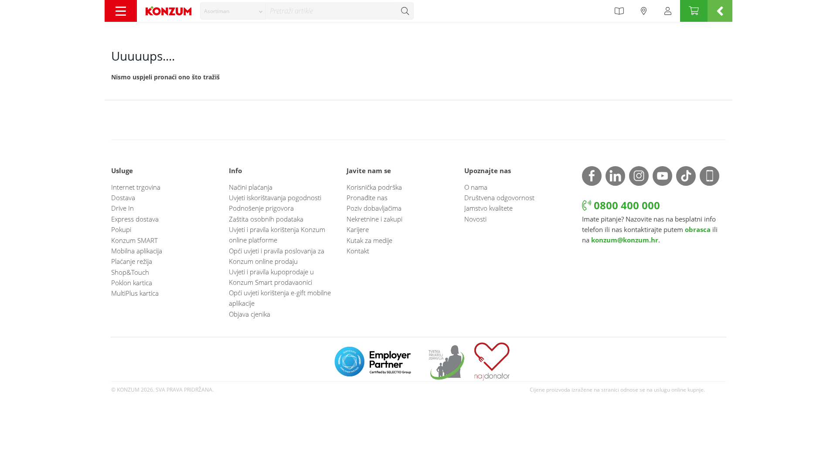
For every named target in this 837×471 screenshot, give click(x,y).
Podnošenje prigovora (261, 208)
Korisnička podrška (374, 187)
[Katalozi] (619, 11)
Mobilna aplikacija (136, 250)
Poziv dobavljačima (374, 208)
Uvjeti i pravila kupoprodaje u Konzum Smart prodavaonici (271, 277)
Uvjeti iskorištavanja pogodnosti (275, 197)
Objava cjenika (249, 314)
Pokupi (121, 229)
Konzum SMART (134, 240)
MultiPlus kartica (135, 293)
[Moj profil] (668, 11)
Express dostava (135, 219)
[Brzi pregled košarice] (720, 11)
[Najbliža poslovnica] (644, 11)
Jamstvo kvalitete (488, 208)
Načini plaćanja (250, 187)
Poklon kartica (131, 282)
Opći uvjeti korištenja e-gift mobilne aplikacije (280, 297)
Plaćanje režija (131, 261)
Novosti (475, 219)
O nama (475, 187)
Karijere (358, 229)
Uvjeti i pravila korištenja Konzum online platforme (277, 234)
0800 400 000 (625, 205)
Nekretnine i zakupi (374, 219)
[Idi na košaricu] (694, 11)
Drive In (122, 208)
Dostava (123, 197)
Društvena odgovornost (499, 197)
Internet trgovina (135, 187)
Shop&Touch (130, 272)
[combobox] (232, 11)
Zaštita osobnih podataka (266, 219)
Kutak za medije (369, 240)
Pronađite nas (367, 197)
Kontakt (358, 250)
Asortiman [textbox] (216, 11)
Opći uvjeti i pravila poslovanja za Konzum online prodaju (276, 256)
